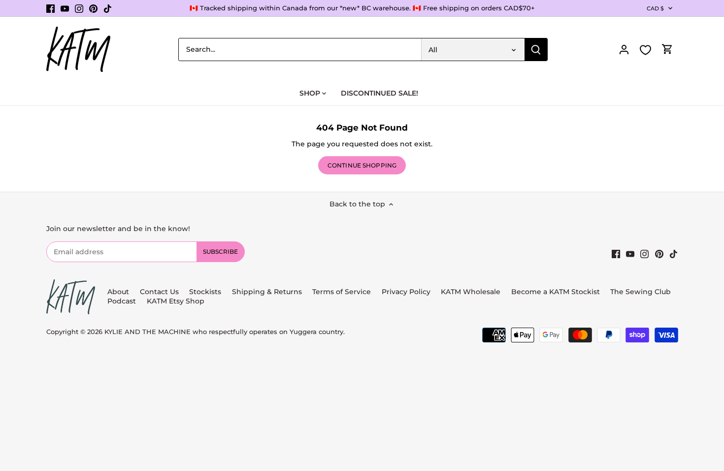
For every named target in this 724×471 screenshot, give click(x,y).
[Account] (624, 49)
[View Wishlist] (646, 50)
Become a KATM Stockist (555, 291)
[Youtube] (65, 8)
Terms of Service (342, 291)
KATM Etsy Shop (175, 301)
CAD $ (655, 8)
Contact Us (159, 291)
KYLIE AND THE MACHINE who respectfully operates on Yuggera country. (224, 332)
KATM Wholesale (470, 291)
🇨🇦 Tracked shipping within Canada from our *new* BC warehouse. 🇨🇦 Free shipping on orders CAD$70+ (362, 8)
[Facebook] (50, 8)
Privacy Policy (406, 291)
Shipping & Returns (267, 291)
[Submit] (536, 49)
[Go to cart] (667, 49)
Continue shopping (362, 165)
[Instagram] (79, 8)
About (118, 291)
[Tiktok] (107, 8)
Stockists (205, 291)
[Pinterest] (93, 8)
